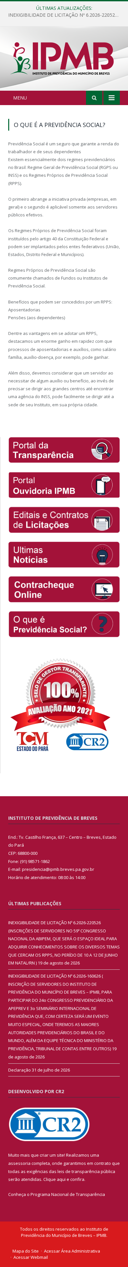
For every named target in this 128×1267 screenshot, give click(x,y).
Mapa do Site (25, 1251)
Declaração (19, 1070)
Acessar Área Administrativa (72, 1251)
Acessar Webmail (30, 1257)
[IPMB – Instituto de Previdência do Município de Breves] (64, 60)
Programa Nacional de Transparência (68, 1194)
